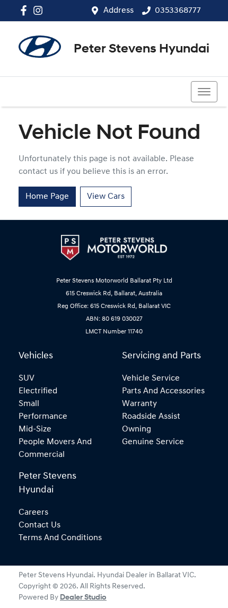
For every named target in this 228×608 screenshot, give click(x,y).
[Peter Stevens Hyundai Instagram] (40, 10)
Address (118, 10)
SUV (26, 378)
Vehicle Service (151, 378)
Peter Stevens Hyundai (141, 49)
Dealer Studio (83, 598)
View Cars (106, 196)
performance (43, 416)
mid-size (35, 429)
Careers (33, 512)
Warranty (139, 404)
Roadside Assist (151, 416)
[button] (204, 91)
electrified (38, 391)
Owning (136, 429)
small (29, 404)
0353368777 (178, 10)
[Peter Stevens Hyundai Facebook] (26, 10)
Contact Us (39, 525)
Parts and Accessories (163, 391)
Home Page (47, 196)
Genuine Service (153, 442)
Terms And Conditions (60, 538)
